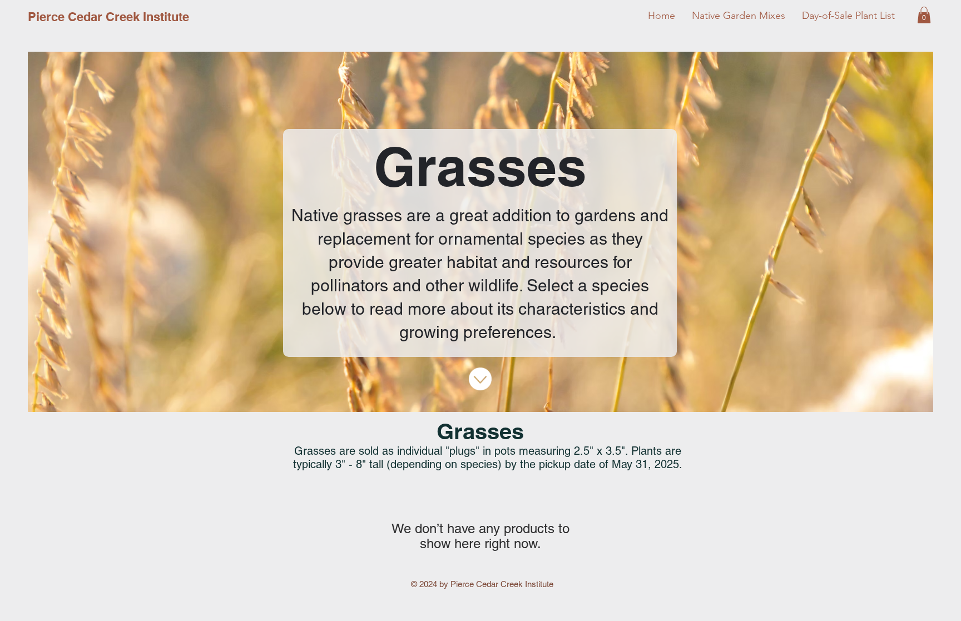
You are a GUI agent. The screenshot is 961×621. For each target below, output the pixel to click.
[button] (924, 15)
